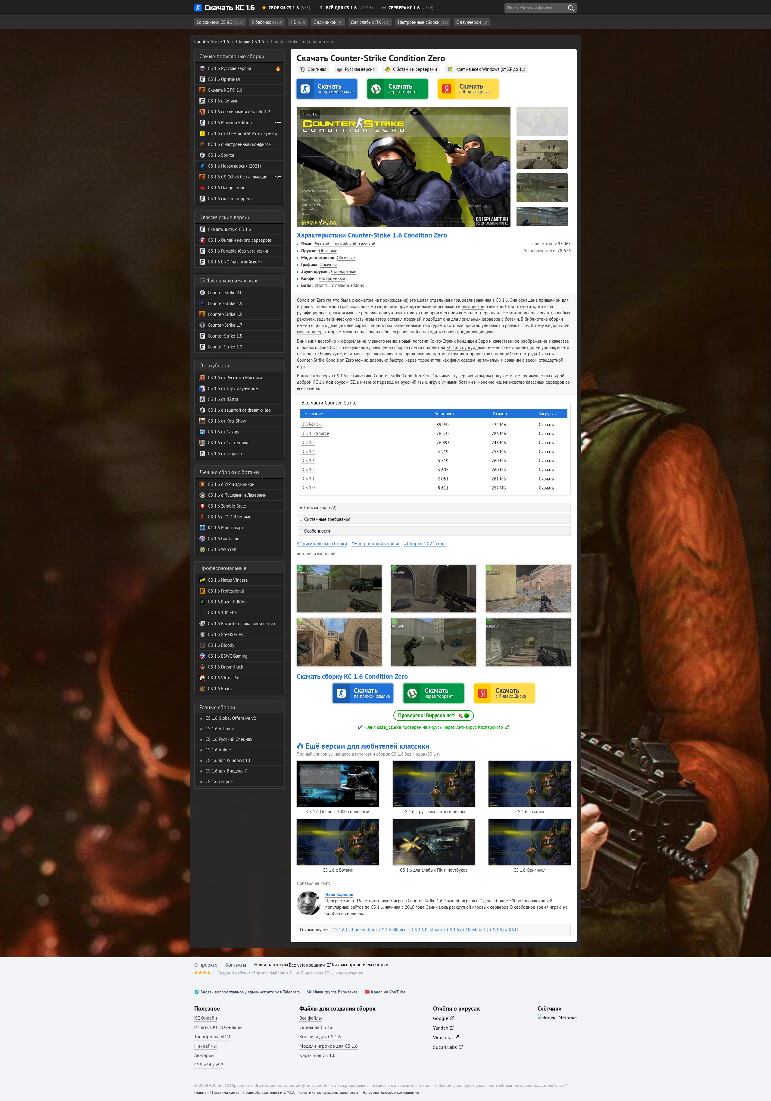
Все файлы (310, 1018)
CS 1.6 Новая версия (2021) (234, 166)
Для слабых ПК (370, 22)
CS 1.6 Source (221, 155)
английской (473, 306)
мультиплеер (310, 332)
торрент (425, 360)
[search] (571, 8)
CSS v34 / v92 (208, 1065)
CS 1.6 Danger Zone (226, 187)
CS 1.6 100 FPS (222, 612)
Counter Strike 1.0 (225, 347)
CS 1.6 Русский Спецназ (228, 739)
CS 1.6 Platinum (427, 930)
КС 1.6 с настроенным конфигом (240, 144)
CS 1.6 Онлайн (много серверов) (239, 240)
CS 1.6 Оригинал (224, 79)
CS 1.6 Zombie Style (227, 506)
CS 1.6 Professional (226, 591)
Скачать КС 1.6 (229, 7)
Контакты (236, 965)
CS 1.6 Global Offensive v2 (230, 718)
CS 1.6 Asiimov (219, 728)
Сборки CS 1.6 (284, 8)
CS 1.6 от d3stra (223, 399)
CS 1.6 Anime (218, 750)
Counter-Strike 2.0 (225, 292)
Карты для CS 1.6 (317, 1055)
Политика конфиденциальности (328, 1092)
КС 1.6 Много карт (225, 527)
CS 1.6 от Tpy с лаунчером (233, 388)
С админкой (328, 22)
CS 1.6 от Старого (225, 453)
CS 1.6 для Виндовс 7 (226, 771)
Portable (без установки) (244, 251)
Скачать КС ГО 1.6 (225, 90)
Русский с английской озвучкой (344, 244)
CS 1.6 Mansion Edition (230, 122)
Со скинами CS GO (220, 22)
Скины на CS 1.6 (316, 1027)
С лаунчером (471, 22)
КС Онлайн (205, 1018)
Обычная (328, 264)
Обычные (328, 250)
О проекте (205, 965)
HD (298, 22)
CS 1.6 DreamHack (225, 667)
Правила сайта (225, 1092)
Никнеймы (205, 1046)
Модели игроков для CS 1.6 (328, 1046)
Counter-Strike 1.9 (225, 303)
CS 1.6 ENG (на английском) (235, 262)
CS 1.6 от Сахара (224, 432)
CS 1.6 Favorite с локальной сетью (241, 623)
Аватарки (204, 1055)
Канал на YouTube (388, 992)
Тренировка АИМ (212, 1036)
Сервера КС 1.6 (404, 8)
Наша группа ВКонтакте (335, 992)
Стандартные (343, 271)
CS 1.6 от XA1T (504, 930)
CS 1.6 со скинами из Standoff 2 (239, 112)
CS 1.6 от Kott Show (227, 421)
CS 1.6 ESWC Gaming (228, 656)
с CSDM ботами (235, 517)
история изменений (316, 553)
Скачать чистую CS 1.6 (229, 229)
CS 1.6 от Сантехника (228, 442)
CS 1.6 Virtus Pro (223, 678)
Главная (201, 1092)
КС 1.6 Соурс (458, 347)
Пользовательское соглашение (390, 1092)
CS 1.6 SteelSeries (225, 634)
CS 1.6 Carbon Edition (353, 930)
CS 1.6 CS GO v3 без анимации (237, 177)
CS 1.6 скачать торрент (230, 198)
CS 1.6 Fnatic (220, 688)
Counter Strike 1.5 (225, 336)
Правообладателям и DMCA (268, 1092)
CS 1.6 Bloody (221, 645)
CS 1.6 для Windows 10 (227, 760)
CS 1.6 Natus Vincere (228, 580)
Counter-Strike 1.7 (225, 325)
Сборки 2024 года (426, 543)
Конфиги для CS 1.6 (320, 1036)
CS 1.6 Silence (393, 930)
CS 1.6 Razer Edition (227, 602)
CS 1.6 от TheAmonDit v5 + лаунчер (242, 133)
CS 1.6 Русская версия (229, 68)
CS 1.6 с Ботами (223, 101)
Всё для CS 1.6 (341, 8)
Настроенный (332, 278)
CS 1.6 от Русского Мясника (235, 377)
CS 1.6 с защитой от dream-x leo (239, 410)
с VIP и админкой (237, 484)
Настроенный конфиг (377, 543)
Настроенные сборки (423, 22)
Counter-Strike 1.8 (225, 314)
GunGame (229, 538)
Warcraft (228, 549)
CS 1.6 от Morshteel (466, 930)
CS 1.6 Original (219, 781)
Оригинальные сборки (323, 543)
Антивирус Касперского (479, 727)
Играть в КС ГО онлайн (218, 1027)
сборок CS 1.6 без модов (400, 754)
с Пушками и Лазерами (243, 495)
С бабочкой (267, 22)
